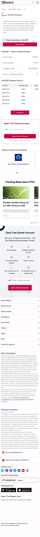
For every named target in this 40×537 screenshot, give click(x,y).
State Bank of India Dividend (18, 164)
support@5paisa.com (16, 452)
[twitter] (10, 470)
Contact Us (4, 401)
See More (33, 223)
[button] (25, 9)
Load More (20, 112)
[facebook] (14, 470)
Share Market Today (14, 9)
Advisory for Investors (8, 412)
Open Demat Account (20, 136)
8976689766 (25, 460)
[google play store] (8, 490)
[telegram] (2, 470)
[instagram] (6, 470)
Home (3, 9)
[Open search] (33, 2)
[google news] (27, 470)
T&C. (29, 140)
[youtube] (23, 470)
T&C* (28, 292)
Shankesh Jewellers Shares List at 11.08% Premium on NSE (16, 204)
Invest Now (20, 44)
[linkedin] (19, 470)
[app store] (24, 490)
